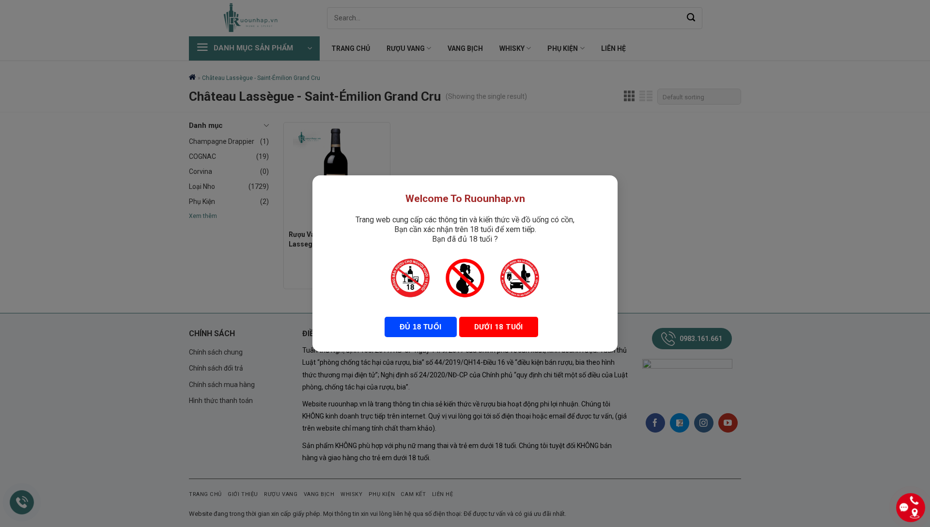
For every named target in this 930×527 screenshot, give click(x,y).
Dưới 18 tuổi (498, 327)
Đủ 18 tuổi (421, 327)
